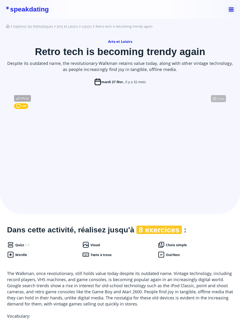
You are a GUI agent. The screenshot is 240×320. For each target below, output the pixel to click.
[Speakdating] (9, 26)
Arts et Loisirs (67, 26)
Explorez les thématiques (33, 26)
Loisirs (87, 26)
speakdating (29, 9)
